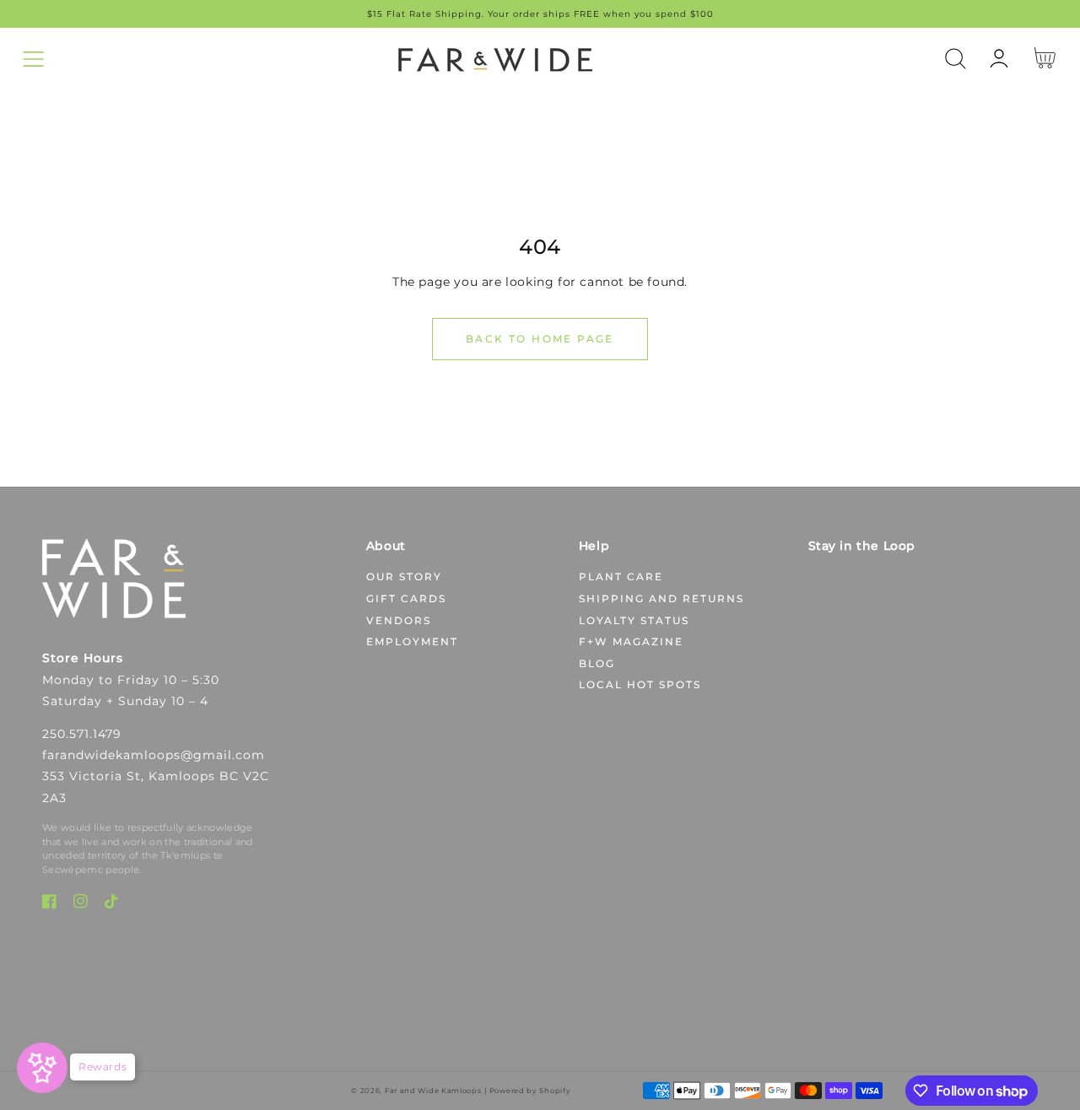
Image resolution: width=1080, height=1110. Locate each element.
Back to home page (540, 338)
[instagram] (80, 904)
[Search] (955, 58)
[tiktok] (112, 904)
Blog (597, 663)
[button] (33, 58)
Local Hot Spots (640, 684)
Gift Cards (406, 598)
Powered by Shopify (530, 1090)
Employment (412, 641)
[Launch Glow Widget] (42, 1068)
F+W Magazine (631, 641)
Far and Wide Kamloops (433, 1090)
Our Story (404, 576)
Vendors (398, 620)
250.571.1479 (82, 733)
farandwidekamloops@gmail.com (153, 754)
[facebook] (49, 904)
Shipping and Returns (661, 598)
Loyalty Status (634, 620)
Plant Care (621, 576)
